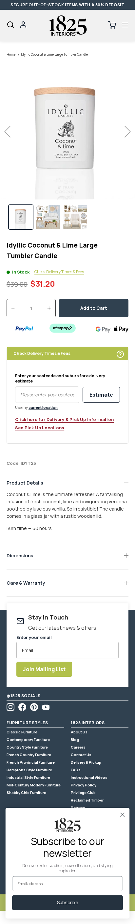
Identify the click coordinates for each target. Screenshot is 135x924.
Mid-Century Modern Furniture (34, 784)
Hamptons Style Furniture (29, 769)
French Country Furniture (29, 754)
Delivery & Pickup (86, 762)
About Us (79, 731)
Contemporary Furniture (28, 739)
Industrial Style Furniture (28, 777)
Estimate (101, 394)
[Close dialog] (122, 814)
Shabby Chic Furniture (26, 792)
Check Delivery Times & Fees (59, 272)
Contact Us (81, 754)
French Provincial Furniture (31, 762)
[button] (124, 25)
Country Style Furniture (27, 747)
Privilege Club (83, 792)
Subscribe (67, 903)
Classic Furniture (22, 731)
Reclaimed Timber (87, 800)
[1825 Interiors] (67, 26)
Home (11, 54)
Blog (75, 739)
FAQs (76, 769)
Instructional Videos (89, 777)
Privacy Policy (83, 784)
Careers (78, 747)
